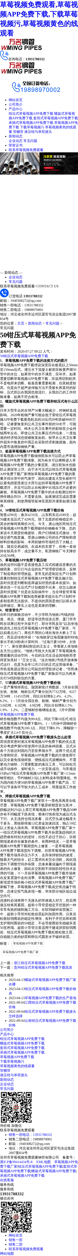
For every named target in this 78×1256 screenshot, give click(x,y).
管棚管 (18, 132)
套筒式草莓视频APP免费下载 (55, 118)
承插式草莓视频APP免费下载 (31, 122)
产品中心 (16, 109)
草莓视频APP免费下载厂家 (21, 952)
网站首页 (16, 100)
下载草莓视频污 (32, 127)
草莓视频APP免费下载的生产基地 (50, 998)
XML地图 (43, 1162)
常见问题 (30, 141)
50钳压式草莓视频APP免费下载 (24, 356)
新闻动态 (16, 136)
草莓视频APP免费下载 (17, 714)
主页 (20, 323)
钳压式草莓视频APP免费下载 (31, 113)
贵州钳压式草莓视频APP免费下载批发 (43, 967)
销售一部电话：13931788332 (30, 1135)
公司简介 (16, 104)
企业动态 (16, 141)
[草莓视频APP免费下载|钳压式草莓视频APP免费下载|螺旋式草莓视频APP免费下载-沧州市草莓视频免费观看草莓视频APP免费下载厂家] (21, 49)
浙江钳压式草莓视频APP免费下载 (39, 963)
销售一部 (16, 1240)
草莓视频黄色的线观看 (17, 1066)
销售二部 (16, 1244)
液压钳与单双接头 (38, 132)
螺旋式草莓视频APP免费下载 (22, 1043)
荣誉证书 (16, 145)
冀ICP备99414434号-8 (16, 1162)
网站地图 (7, 1253)
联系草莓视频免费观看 (26, 150)
